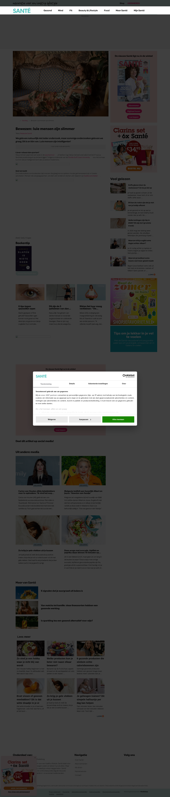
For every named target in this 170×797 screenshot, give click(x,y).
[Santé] (22, 10)
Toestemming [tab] (45, 384)
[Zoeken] (155, 10)
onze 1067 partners (49, 395)
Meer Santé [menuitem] (121, 10)
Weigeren (52, 419)
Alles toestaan (118, 419)
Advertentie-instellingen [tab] (98, 383)
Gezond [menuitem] (48, 10)
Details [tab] (72, 383)
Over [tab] (124, 383)
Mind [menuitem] (60, 10)
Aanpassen (83, 419)
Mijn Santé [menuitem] (139, 10)
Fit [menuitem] (71, 10)
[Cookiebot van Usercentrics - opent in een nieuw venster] (124, 376)
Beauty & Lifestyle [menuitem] (88, 10)
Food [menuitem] (107, 10)
